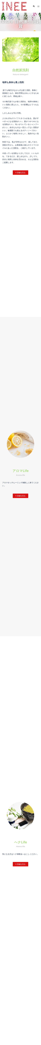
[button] (34, 6)
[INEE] (14, 6)
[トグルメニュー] (38, 6)
